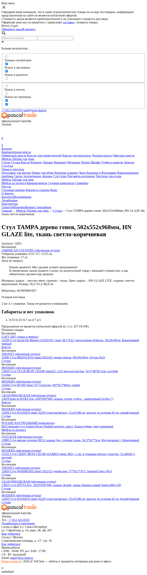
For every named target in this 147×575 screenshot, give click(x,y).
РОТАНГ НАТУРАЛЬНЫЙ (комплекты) (28, 423)
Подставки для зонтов (16, 172)
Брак (48, 207)
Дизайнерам (9, 200)
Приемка (19, 207)
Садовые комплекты (61, 183)
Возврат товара (35, 207)
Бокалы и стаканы (38, 190)
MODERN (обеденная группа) (21, 367)
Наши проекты (11, 561)
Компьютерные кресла (16, 152)
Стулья (15, 162)
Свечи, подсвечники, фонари (33, 176)
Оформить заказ (12, 29)
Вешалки (60, 162)
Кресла (25, 162)
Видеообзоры (22, 197)
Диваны (47, 162)
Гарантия (8, 207)
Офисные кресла (123, 155)
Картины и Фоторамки (101, 172)
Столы (6, 162)
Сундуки (7, 165)
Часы (82, 172)
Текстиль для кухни (108, 176)
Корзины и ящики (66, 172)
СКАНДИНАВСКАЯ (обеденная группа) (29, 395)
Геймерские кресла (14, 155)
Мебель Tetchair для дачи (18, 179)
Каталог (7, 148)
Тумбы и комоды (112, 162)
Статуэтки (60, 176)
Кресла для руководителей (44, 155)
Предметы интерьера (81, 176)
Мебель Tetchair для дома (18, 159)
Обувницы (73, 162)
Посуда (6, 186)
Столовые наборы (13, 190)
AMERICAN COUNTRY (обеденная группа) (31, 250)
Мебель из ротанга (14, 183)
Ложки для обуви (42, 172)
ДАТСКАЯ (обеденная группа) (22, 436)
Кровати (36, 162)
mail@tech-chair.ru (34, 110)
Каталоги (8, 197)
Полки (85, 162)
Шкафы (95, 162)
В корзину (29, 29)
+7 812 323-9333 (12, 110)
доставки (68, 22)
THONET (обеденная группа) (21, 354)
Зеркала (129, 162)
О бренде (8, 193)
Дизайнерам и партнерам (18, 523)
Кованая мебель (37, 183)
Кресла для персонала (76, 155)
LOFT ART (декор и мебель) (20, 336)
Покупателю (10, 203)
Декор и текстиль (13, 169)
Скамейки (81, 183)
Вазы (53, 190)
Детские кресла (102, 155)
